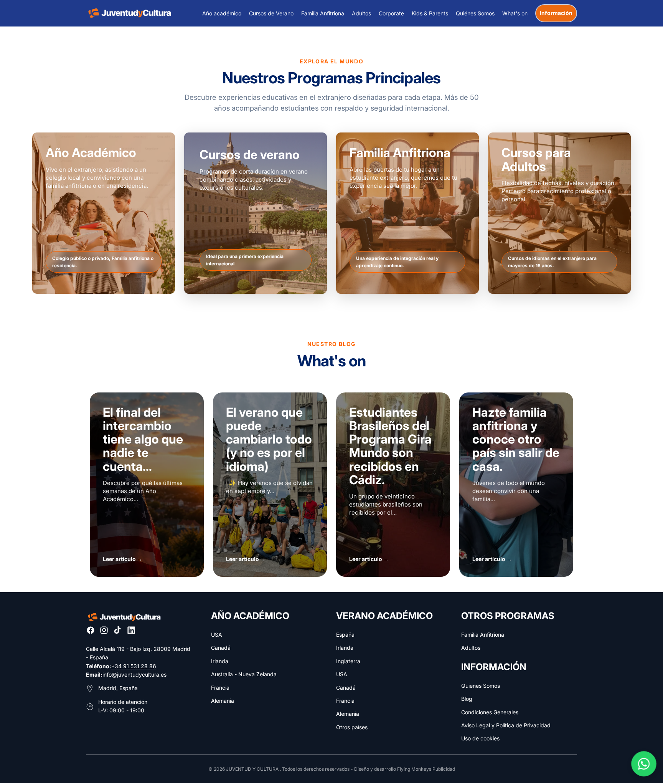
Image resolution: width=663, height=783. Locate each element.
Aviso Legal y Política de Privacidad (506, 725)
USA (216, 634)
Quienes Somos (480, 685)
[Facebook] (90, 630)
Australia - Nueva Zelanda (244, 674)
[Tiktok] (117, 630)
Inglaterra (348, 661)
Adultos (470, 647)
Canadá (221, 647)
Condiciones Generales (489, 712)
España (345, 634)
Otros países (352, 727)
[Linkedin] (131, 630)
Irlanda (219, 661)
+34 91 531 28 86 (133, 666)
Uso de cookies (480, 738)
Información (556, 13)
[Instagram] (104, 630)
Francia (220, 687)
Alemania (222, 700)
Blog (466, 698)
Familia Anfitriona (482, 634)
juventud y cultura (252, 769)
